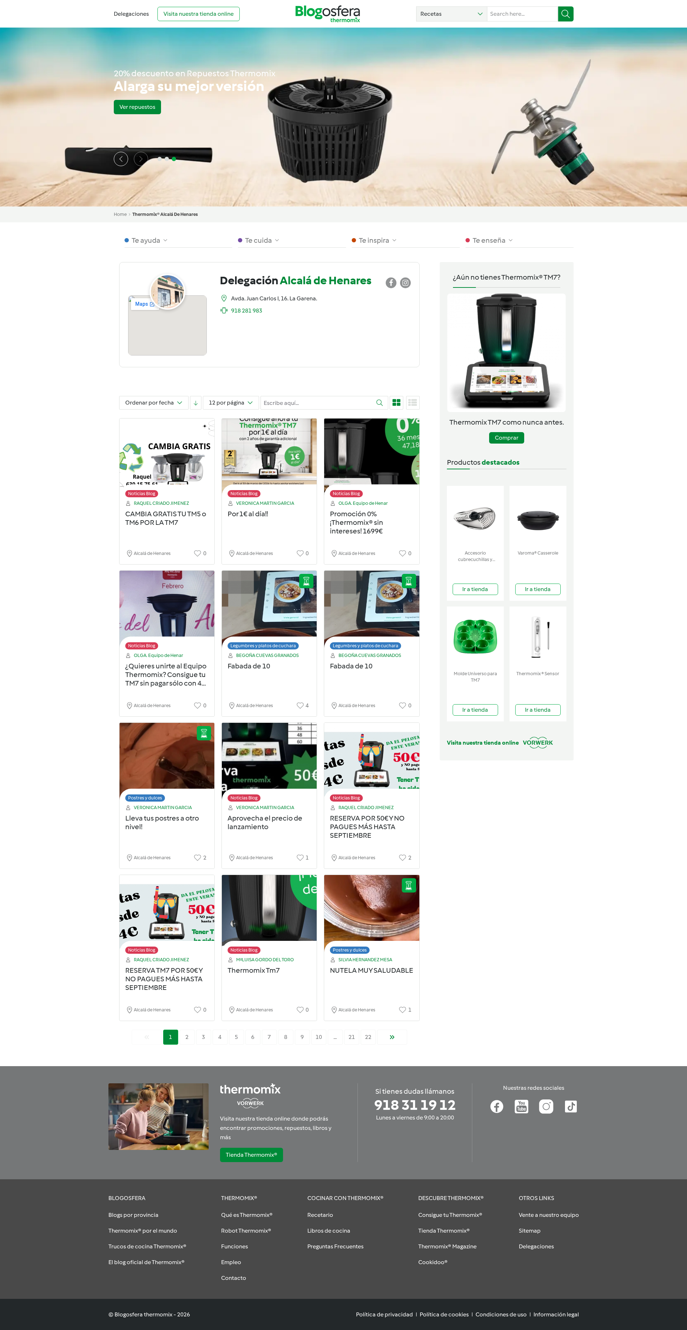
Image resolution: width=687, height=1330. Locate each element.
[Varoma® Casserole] (538, 516)
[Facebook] (497, 1106)
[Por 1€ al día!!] (269, 460)
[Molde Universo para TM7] (475, 637)
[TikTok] (571, 1106)
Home (120, 214)
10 (319, 1037)
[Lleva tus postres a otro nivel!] (167, 764)
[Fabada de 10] (269, 612)
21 (352, 1037)
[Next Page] (392, 1037)
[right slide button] (141, 159)
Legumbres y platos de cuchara (263, 645)
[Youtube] (521, 1106)
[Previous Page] (147, 1037)
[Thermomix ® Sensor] (538, 637)
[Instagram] (546, 1106)
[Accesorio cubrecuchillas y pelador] (475, 516)
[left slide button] (121, 159)
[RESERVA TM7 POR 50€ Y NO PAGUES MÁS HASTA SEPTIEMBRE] (167, 916)
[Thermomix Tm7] (269, 916)
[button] (451, 13)
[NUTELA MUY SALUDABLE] (371, 916)
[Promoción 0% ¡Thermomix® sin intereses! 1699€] (371, 460)
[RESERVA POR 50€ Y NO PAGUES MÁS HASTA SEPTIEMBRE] (371, 764)
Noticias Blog (141, 493)
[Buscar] (566, 13)
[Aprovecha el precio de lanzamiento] (269, 764)
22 (368, 1037)
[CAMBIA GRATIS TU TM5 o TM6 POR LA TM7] (167, 460)
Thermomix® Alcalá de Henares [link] (165, 214)
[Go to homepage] (328, 13)
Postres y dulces (145, 798)
